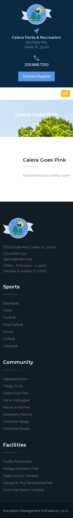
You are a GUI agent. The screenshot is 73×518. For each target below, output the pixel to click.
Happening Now (15, 379)
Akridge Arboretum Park (21, 469)
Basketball (11, 303)
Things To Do (13, 386)
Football (9, 317)
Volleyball (10, 346)
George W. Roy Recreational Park (28, 483)
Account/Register (36, 76)
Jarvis (64, 511)
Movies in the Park (16, 407)
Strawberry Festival (17, 414)
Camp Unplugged (16, 400)
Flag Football (13, 325)
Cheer (7, 310)
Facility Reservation (17, 461)
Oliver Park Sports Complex (23, 490)
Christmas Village (16, 421)
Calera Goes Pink (15, 393)
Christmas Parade (16, 429)
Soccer (8, 332)
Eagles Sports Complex (20, 476)
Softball (9, 339)
